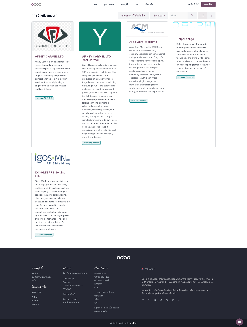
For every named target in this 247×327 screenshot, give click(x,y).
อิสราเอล (158, 15)
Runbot (35, 300)
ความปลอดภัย (100, 311)
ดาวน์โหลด (36, 292)
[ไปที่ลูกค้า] (53, 36)
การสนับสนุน (68, 278)
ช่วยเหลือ (149, 4)
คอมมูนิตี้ (124, 4)
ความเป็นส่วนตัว (111, 307)
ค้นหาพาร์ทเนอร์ (70, 299)
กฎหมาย (98, 307)
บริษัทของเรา (100, 273)
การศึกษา (67, 289)
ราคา (136, 4)
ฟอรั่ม (33, 280)
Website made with (120, 323)
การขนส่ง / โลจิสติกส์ (132, 15)
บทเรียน (34, 273)
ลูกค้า (96, 302)
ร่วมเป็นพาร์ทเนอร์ (71, 302)
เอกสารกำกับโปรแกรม (41, 277)
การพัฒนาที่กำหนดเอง (72, 285)
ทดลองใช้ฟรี (208, 4)
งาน (96, 287)
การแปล (35, 304)
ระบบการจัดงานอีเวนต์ (104, 292)
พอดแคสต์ (98, 295)
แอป (95, 4)
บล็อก (96, 299)
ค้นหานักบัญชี (69, 294)
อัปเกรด (66, 282)
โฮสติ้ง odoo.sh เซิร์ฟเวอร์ (75, 273)
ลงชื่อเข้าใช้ (193, 4)
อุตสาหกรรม (108, 4)
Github (34, 297)
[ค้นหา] (192, 15)
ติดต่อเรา (98, 283)
